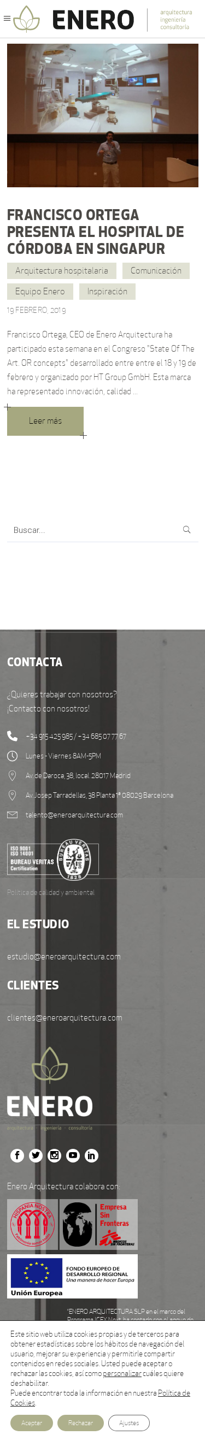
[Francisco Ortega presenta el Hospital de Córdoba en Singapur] (102, 115)
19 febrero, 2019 (36, 310)
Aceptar (31, 1423)
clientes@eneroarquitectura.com (64, 1017)
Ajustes (129, 1423)
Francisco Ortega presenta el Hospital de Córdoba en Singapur (96, 231)
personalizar (122, 1373)
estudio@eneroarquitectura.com (64, 956)
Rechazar (80, 1423)
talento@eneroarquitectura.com (74, 815)
